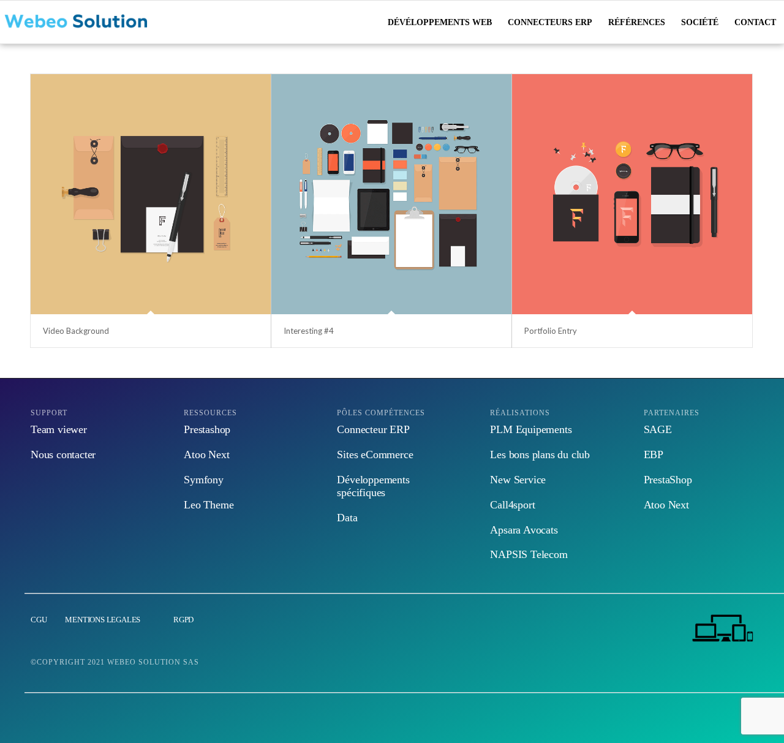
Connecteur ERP (373, 429)
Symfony (204, 479)
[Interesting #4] (391, 194)
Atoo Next (206, 454)
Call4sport (512, 505)
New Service (518, 479)
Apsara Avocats (523, 530)
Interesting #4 (309, 331)
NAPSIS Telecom (528, 554)
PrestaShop (668, 479)
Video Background (76, 331)
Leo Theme (208, 505)
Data (347, 517)
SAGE (658, 429)
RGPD (183, 619)
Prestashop (207, 429)
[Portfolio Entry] (632, 194)
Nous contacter (63, 454)
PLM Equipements (530, 429)
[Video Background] (151, 194)
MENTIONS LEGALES (102, 619)
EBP (653, 454)
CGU (39, 619)
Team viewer (59, 429)
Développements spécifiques (373, 486)
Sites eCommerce (375, 454)
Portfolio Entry (550, 331)
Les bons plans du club (540, 454)
